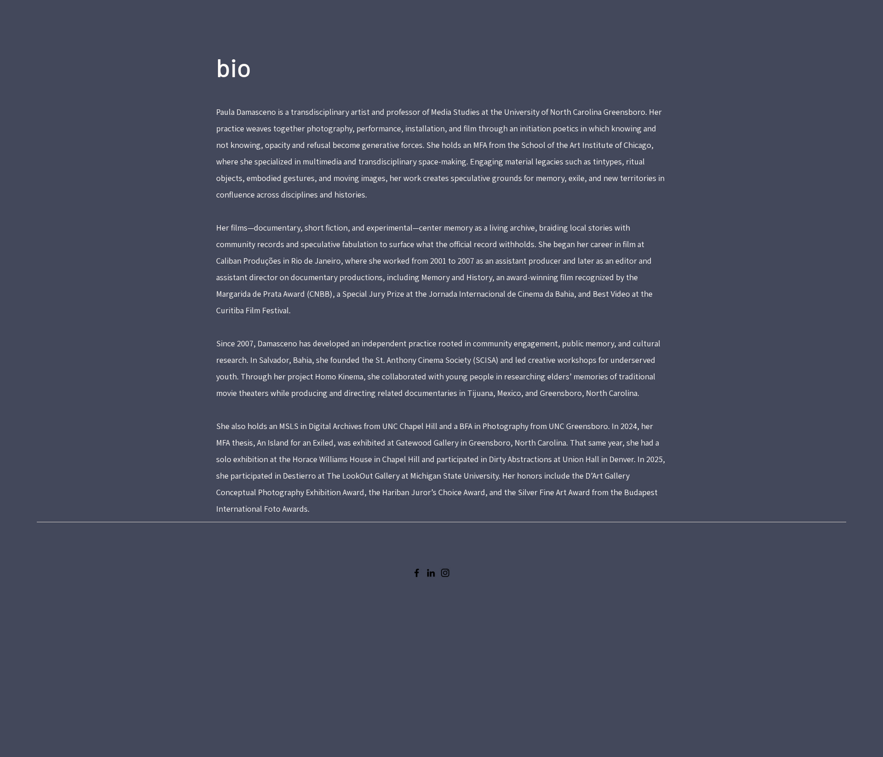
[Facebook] (416, 572)
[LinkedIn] (430, 572)
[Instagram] (445, 572)
